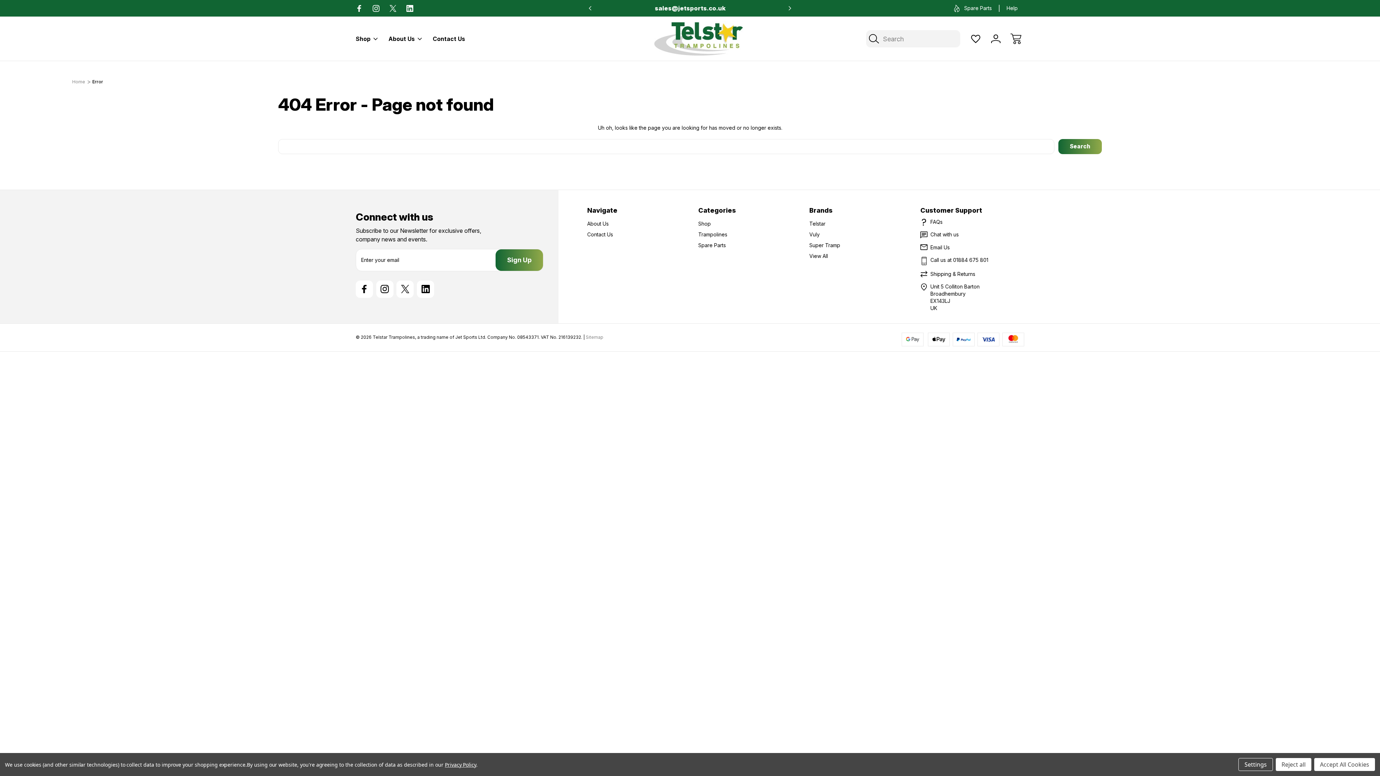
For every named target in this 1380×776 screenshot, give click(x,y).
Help (1012, 8)
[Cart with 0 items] (1016, 39)
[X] (393, 8)
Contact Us (449, 38)
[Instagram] (376, 8)
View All (818, 256)
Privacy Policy (460, 764)
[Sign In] (996, 39)
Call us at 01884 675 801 (959, 260)
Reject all (1294, 764)
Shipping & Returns (952, 274)
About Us (401, 38)
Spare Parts (978, 8)
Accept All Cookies (1344, 764)
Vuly (814, 234)
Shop (363, 38)
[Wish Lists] (975, 39)
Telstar (817, 224)
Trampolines (712, 234)
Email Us (940, 247)
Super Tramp (824, 245)
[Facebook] (359, 8)
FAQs (936, 222)
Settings (1256, 764)
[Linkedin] (409, 8)
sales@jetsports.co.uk (690, 8)
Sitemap (594, 337)
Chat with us (944, 234)
